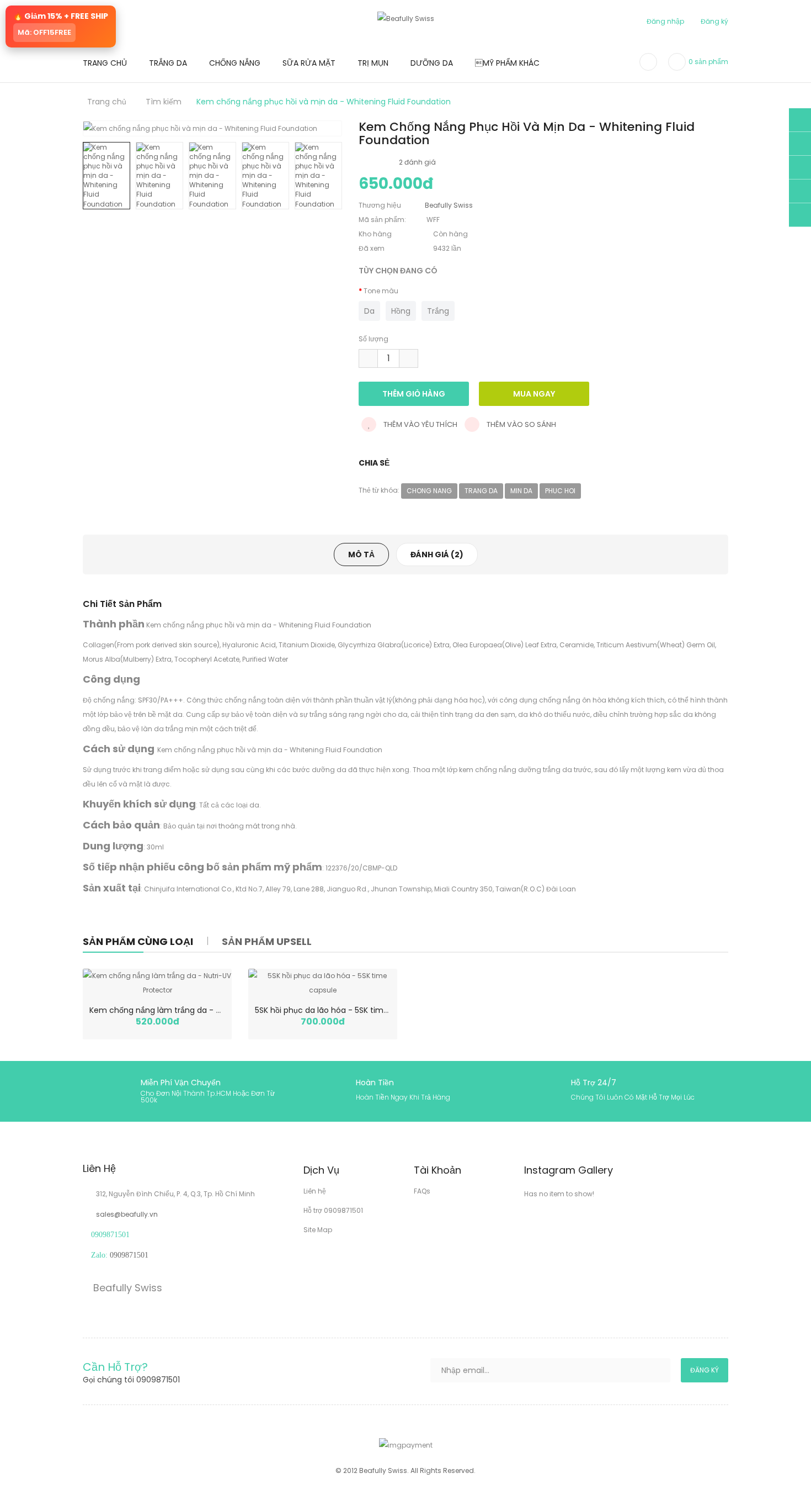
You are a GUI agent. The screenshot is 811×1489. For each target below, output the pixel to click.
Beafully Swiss (126, 1288)
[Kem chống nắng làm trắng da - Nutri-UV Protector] (157, 983)
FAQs (422, 1191)
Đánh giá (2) (436, 554)
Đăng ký (714, 21)
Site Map (317, 1229)
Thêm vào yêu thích (419, 424)
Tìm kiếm (164, 101)
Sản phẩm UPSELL (267, 941)
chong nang (429, 490)
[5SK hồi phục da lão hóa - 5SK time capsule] (322, 983)
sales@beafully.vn (127, 1214)
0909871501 (129, 1255)
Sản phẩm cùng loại (138, 941)
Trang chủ (106, 101)
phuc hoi (560, 490)
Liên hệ (314, 1191)
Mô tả (361, 554)
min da (521, 490)
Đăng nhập (665, 21)
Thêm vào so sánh (520, 424)
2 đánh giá (417, 162)
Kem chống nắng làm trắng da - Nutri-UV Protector (187, 1010)
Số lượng (373, 339)
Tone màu (381, 290)
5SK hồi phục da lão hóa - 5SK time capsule (338, 1010)
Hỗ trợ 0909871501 (333, 1210)
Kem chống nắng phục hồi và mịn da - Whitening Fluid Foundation (323, 101)
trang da (481, 490)
